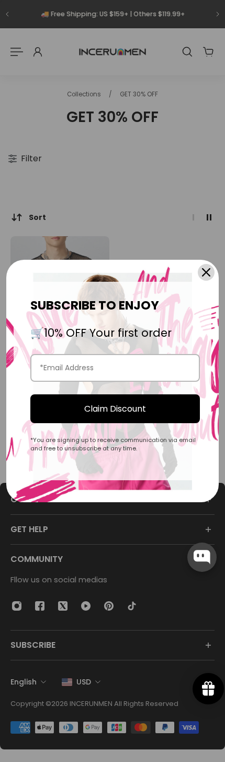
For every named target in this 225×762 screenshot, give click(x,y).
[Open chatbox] (202, 557)
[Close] (206, 272)
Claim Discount (115, 409)
